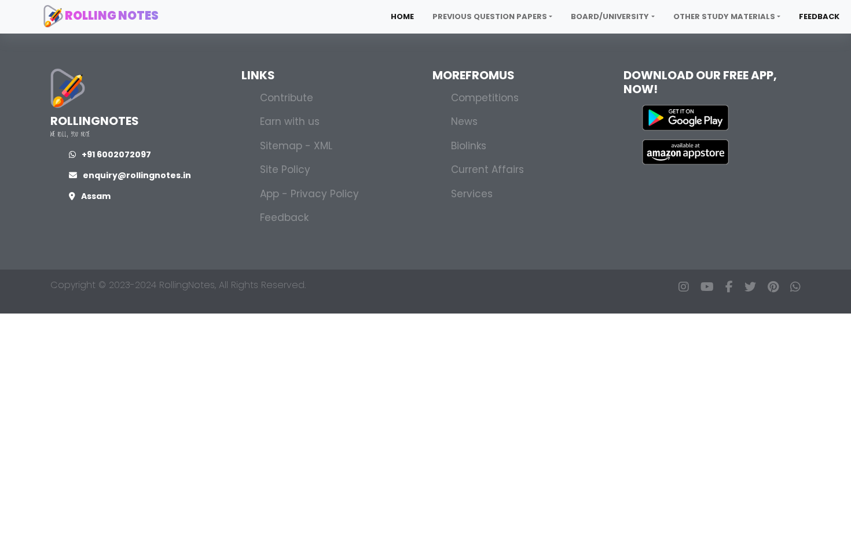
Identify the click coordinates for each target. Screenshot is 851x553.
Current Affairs (487, 169)
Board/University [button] (610, 16)
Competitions (485, 98)
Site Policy (285, 169)
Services (472, 194)
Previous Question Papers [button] (489, 16)
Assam (96, 196)
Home (402, 16)
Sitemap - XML (296, 146)
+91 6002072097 (116, 154)
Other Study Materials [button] (724, 16)
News (464, 121)
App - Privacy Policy (309, 194)
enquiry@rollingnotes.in (137, 175)
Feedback (819, 16)
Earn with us (290, 121)
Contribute (286, 98)
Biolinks (468, 146)
